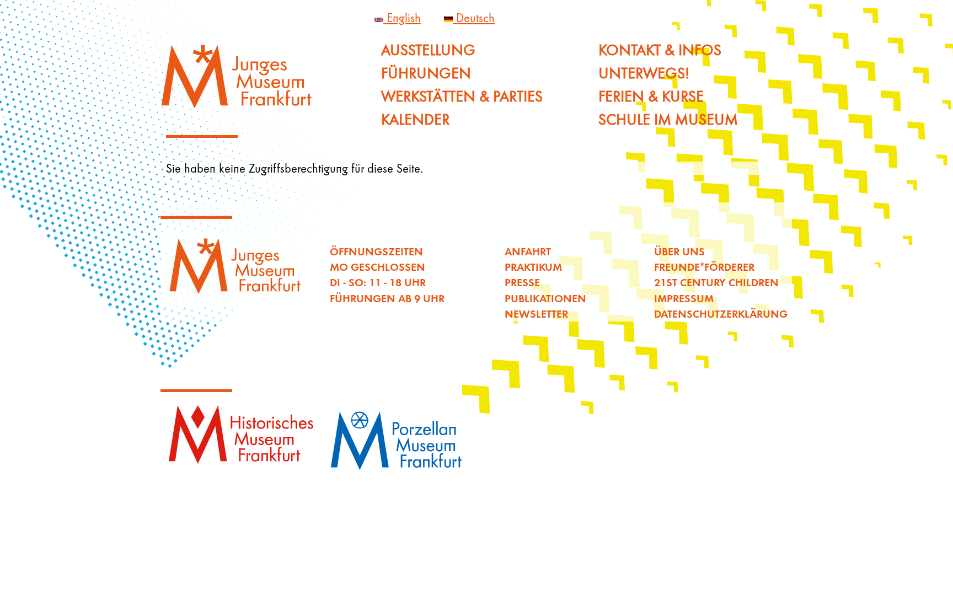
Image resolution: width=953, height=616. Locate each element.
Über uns (679, 251)
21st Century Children (716, 282)
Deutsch (474, 17)
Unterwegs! (643, 73)
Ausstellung (428, 50)
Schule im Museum (668, 119)
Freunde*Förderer (704, 267)
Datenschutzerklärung (721, 313)
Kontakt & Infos (659, 50)
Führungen (426, 73)
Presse (522, 282)
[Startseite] (243, 81)
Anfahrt (528, 251)
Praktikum (533, 267)
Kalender (415, 119)
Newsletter (536, 313)
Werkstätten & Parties (462, 96)
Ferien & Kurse (651, 96)
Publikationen (545, 298)
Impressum (684, 298)
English (402, 17)
